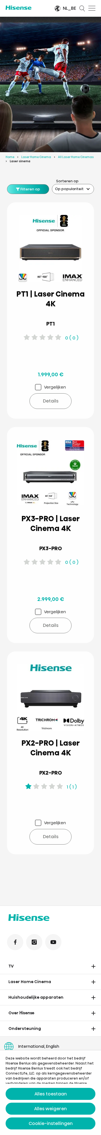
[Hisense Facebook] (15, 942)
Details (50, 401)
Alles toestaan (51, 1094)
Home (10, 157)
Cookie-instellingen (51, 1123)
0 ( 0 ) (71, 338)
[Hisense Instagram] (34, 942)
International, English (38, 1046)
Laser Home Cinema (36, 157)
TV (11, 966)
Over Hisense (21, 1013)
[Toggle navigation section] (93, 966)
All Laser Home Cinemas (76, 157)
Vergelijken (55, 387)
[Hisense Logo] (26, 8)
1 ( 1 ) (72, 787)
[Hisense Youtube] (53, 942)
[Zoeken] (82, 8)
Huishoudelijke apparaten (35, 997)
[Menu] (91, 8)
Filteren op (30, 189)
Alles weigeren (50, 1108)
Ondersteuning (24, 1028)
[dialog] (50, 1092)
